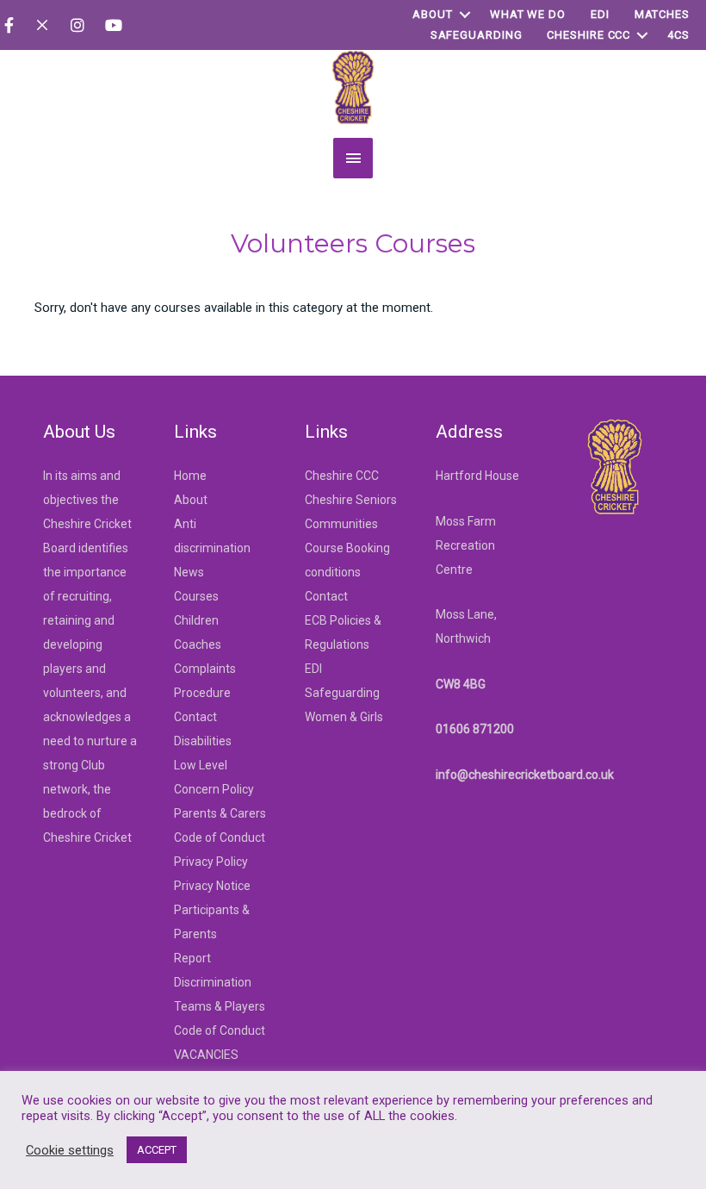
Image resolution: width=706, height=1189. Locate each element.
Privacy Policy (211, 861)
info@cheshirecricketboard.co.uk (525, 774)
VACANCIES (206, 1054)
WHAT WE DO (528, 14)
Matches (662, 14)
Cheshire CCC (588, 34)
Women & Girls (344, 717)
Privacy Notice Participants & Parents (212, 910)
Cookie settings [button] (70, 1150)
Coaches (197, 644)
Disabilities (203, 741)
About (432, 14)
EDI (600, 14)
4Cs (678, 34)
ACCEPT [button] (156, 1149)
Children (196, 620)
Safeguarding (476, 34)
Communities (341, 524)
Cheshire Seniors (351, 500)
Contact (195, 717)
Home (190, 475)
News (189, 572)
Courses (196, 596)
